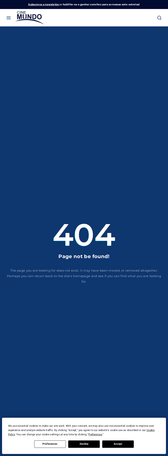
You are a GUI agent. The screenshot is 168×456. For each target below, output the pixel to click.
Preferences (49, 443)
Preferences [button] (95, 434)
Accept (118, 443)
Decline (84, 443)
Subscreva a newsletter (44, 4)
